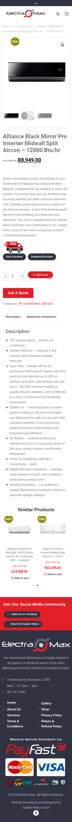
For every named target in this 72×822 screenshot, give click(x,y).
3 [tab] (37, 585)
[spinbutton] (14, 276)
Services (13, 715)
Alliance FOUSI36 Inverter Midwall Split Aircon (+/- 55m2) (52, 552)
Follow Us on (24, 614)
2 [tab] (34, 585)
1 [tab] (32, 585)
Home (5, 26)
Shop (45, 709)
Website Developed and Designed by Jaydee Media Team (36, 805)
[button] (62, 45)
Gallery (46, 703)
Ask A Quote (18, 292)
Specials (47, 303)
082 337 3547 (16, 692)
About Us (14, 709)
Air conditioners (22, 26)
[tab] (15, 317)
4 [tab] (40, 585)
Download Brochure (42, 256)
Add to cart (42, 274)
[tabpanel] (19, 548)
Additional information (41, 316)
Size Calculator (14, 256)
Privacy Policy (51, 715)
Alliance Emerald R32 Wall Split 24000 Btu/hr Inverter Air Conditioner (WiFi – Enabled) (19, 554)
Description (13, 316)
